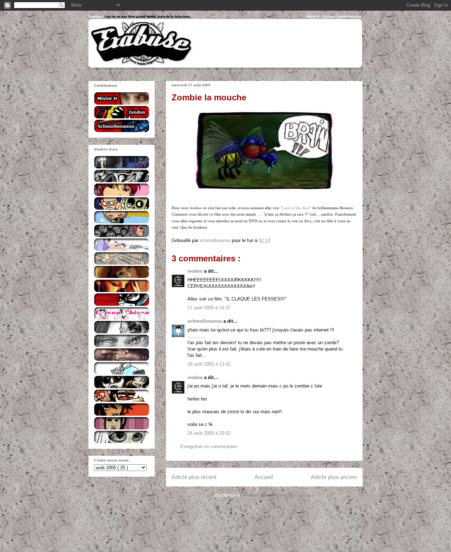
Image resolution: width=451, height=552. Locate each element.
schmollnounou (205, 321)
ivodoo (195, 271)
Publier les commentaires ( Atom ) (279, 495)
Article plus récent (194, 477)
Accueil (263, 477)
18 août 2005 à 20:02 (208, 433)
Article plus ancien (334, 477)
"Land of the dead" (295, 208)
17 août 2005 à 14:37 (208, 307)
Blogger (235, 538)
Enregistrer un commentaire (208, 446)
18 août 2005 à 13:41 (208, 364)
